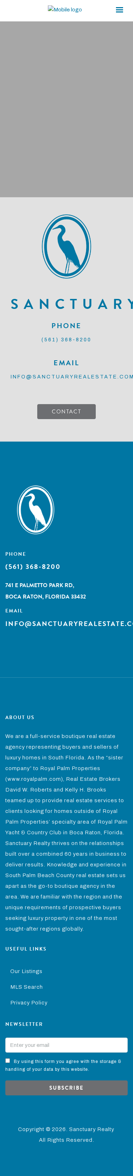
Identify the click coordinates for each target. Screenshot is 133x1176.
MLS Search (26, 987)
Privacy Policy (29, 1003)
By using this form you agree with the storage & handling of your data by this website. (63, 1065)
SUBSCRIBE (66, 1088)
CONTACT (66, 412)
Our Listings (26, 971)
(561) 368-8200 (66, 339)
